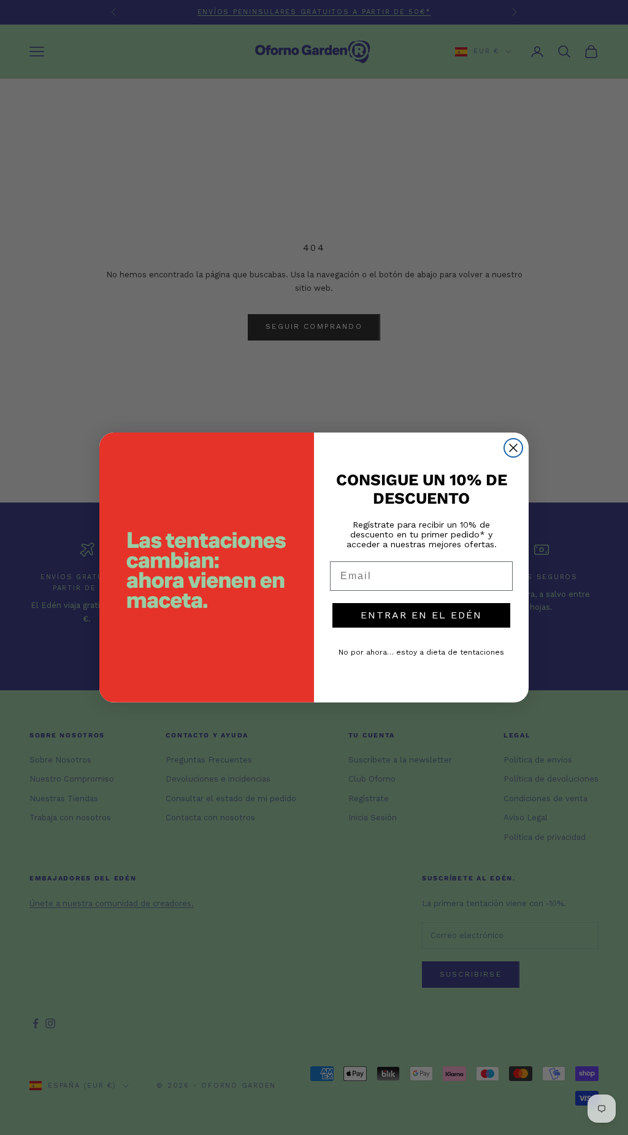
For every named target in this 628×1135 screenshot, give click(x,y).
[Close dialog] (513, 448)
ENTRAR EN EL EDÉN (421, 615)
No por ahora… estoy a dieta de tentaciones (421, 652)
